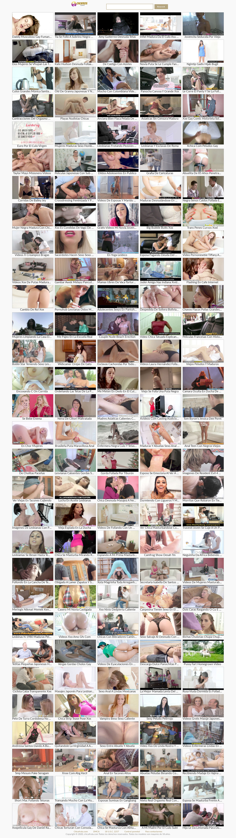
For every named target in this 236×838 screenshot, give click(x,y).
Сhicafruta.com (81, 832)
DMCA (96, 832)
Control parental (132, 832)
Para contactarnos (153, 832)
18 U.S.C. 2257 (112, 832)
